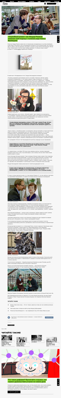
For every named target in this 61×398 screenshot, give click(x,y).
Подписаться (49, 317)
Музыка (47, 1)
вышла (19, 49)
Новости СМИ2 (4, 328)
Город (56, 1)
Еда (39, 1)
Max (58, 41)
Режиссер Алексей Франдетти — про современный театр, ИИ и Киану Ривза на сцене (30, 310)
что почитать (11, 325)
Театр (12, 1)
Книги (31, 1)
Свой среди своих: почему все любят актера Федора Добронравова (25, 308)
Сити (5, 3)
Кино (4, 1)
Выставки (22, 1)
